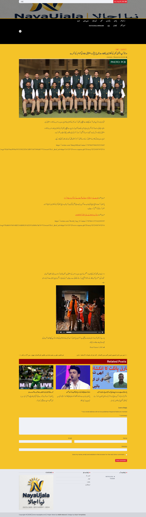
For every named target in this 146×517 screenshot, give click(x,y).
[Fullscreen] (58, 332)
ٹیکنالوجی (115, 26)
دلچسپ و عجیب (86, 21)
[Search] (20, 31)
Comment (123, 416)
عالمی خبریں (108, 21)
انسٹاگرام (87, 485)
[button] (80, 309)
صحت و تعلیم (122, 26)
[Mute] (61, 332)
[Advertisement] (47, 31)
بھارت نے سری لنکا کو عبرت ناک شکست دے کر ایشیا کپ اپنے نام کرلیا (81, 197)
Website (124, 446)
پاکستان (115, 21)
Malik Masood (62, 515)
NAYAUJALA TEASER (110, 478)
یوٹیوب (88, 482)
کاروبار (78, 21)
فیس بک (88, 475)
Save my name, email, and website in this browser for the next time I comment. (98, 454)
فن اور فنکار (94, 21)
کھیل (101, 21)
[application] (80, 309)
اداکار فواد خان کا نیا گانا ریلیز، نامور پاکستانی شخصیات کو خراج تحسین (78, 392)
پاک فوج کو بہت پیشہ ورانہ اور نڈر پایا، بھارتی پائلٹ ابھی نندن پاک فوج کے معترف (112, 392)
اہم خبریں (123, 49)
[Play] (102, 332)
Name (125, 438)
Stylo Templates (80, 515)
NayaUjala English (96, 26)
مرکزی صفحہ (122, 21)
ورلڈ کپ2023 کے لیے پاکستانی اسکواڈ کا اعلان (86, 214)
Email (70, 438)
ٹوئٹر (89, 479)
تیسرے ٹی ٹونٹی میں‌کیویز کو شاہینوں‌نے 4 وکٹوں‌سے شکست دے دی (40, 392)
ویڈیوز (108, 26)
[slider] (81, 332)
